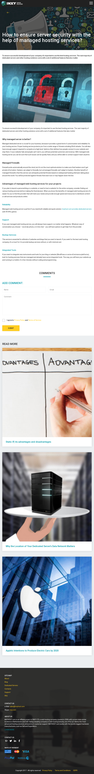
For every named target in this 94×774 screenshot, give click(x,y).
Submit (11, 328)
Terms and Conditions (63, 770)
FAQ (6, 696)
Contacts (8, 689)
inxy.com (13, 710)
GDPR (75, 770)
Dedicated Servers (11, 685)
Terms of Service (34, 320)
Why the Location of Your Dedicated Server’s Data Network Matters (40, 546)
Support (7, 692)
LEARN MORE (9, 730)
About (7, 678)
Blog (6, 682)
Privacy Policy (19, 320)
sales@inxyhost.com (17, 706)
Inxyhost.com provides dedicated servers (77, 209)
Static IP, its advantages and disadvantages (28, 441)
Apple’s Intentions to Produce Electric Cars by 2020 (32, 650)
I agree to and (24, 320)
